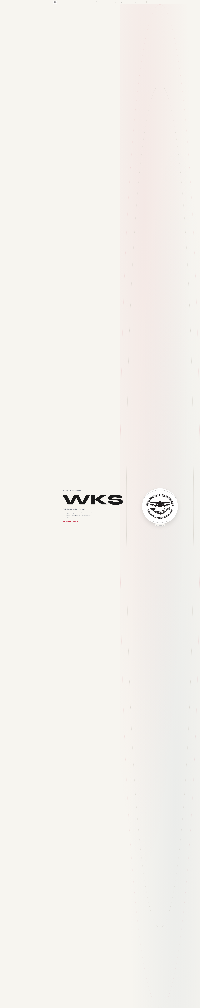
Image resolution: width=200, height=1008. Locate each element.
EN (145, 2)
